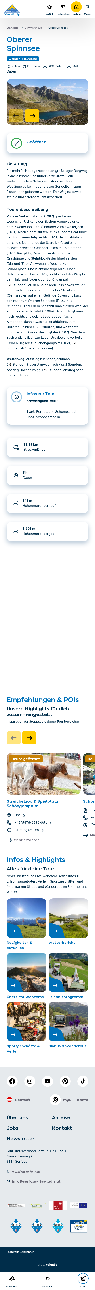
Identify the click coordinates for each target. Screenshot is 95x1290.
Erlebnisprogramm (66, 997)
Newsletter (20, 1138)
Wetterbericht (62, 942)
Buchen (76, 14)
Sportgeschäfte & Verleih (23, 1049)
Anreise (61, 1117)
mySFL (50, 14)
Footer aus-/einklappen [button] (20, 1252)
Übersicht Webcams (25, 997)
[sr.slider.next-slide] (32, 115)
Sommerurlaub (33, 28)
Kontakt (62, 1128)
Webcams (12, 1286)
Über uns (17, 1117)
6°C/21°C (47, 1286)
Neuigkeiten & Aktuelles (19, 945)
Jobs (12, 1128)
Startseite (12, 28)
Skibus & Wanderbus (67, 1046)
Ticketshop (63, 14)
